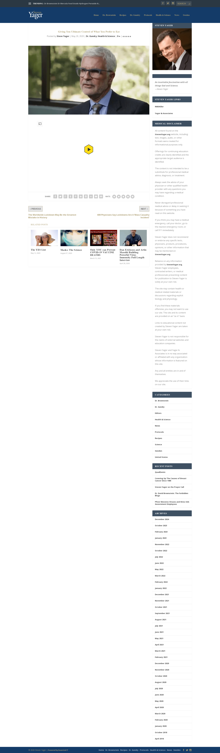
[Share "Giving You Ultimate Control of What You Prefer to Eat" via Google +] (65, 196)
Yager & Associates (164, 113)
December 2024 (162, 519)
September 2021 (162, 613)
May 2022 (159, 569)
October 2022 (161, 550)
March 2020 (160, 713)
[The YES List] (44, 238)
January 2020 (161, 726)
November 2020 (162, 670)
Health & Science (163, 15)
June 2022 (159, 563)
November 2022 (162, 544)
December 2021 (162, 594)
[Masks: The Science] (74, 238)
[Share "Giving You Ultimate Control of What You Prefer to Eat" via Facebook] (55, 196)
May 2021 (159, 638)
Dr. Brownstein (109, 15)
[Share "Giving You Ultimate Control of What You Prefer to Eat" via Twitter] (60, 196)
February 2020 (161, 720)
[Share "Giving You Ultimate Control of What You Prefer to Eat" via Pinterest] (75, 196)
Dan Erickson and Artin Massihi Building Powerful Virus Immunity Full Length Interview (133, 255)
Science (158, 444)
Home (96, 15)
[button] (89, 149)
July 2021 (159, 626)
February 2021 (161, 657)
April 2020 (159, 707)
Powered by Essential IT (58, 750)
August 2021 (160, 619)
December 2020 (162, 663)
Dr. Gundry (135, 15)
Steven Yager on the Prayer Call (169, 487)
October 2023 (161, 525)
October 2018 (161, 732)
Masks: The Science (71, 250)
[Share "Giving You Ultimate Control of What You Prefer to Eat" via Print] (101, 196)
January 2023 (161, 538)
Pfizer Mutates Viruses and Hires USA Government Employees (172, 503)
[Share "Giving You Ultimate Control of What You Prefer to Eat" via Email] (96, 196)
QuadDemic (160, 472)
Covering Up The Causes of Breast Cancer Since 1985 (170, 479)
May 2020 (159, 701)
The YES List (38, 249)
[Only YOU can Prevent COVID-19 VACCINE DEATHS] (103, 238)
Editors (158, 413)
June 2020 (159, 694)
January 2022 (161, 588)
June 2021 (159, 632)
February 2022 (161, 582)
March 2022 (160, 575)
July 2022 (159, 557)
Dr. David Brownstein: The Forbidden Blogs (171, 494)
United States (161, 457)
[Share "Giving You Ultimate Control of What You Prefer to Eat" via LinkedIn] (80, 196)
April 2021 (159, 644)
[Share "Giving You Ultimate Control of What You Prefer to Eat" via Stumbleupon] (90, 196)
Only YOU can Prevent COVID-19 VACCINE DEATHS (102, 252)
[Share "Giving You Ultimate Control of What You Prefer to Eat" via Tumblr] (70, 196)
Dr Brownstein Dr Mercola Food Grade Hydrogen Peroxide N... (72, 3)
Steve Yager (63, 36)
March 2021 (160, 651)
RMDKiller (159, 106)
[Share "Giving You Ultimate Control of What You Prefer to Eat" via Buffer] (85, 196)
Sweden (186, 15)
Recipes (123, 15)
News (176, 15)
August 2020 (160, 682)
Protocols (148, 15)
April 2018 (159, 738)
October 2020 (161, 676)
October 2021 (161, 607)
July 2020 (159, 688)
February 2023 (161, 532)
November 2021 (162, 600)
